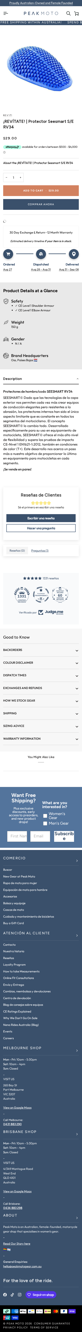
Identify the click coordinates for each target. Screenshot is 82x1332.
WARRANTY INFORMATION (22, 738)
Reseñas (8, 958)
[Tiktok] (12, 1295)
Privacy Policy (15, 1327)
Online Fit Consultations (18, 978)
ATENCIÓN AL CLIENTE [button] (26, 933)
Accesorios (10, 896)
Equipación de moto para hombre (25, 890)
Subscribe (64, 836)
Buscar (7, 870)
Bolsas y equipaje (14, 903)
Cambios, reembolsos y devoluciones (27, 991)
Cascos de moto (13, 910)
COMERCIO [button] (14, 858)
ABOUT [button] (10, 1216)
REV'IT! (7, 115)
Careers (8, 1038)
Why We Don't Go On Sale (20, 1018)
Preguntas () (40, 550)
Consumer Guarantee (52, 1323)
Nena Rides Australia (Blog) (21, 1025)
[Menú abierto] (7, 13)
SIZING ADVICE (13, 726)
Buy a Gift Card (13, 923)
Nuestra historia (13, 951)
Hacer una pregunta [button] (41, 528)
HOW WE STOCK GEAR (19, 700)
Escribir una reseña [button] (41, 518)
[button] (41, 379)
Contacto (9, 944)
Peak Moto (15, 1323)
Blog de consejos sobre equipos (23, 1005)
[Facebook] (5, 1295)
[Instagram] (19, 1295)
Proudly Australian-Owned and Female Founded (41, 3)
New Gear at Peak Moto (19, 876)
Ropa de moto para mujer (20, 883)
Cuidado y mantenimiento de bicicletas (28, 916)
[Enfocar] (41, 66)
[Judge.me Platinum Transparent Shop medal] (41, 595)
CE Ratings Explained (17, 1011)
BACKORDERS (12, 650)
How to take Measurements (21, 971)
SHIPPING (10, 713)
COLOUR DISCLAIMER (18, 663)
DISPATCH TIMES (14, 675)
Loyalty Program (14, 964)
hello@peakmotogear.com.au (22, 1266)
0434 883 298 (12, 1208)
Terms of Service (44, 1327)
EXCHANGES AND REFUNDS (22, 688)
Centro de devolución (17, 998)
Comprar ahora (41, 204)
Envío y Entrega (13, 985)
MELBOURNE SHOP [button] (22, 1048)
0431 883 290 (12, 1124)
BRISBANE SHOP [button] (20, 1132)
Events (7, 1031)
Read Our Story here (16, 1243)
